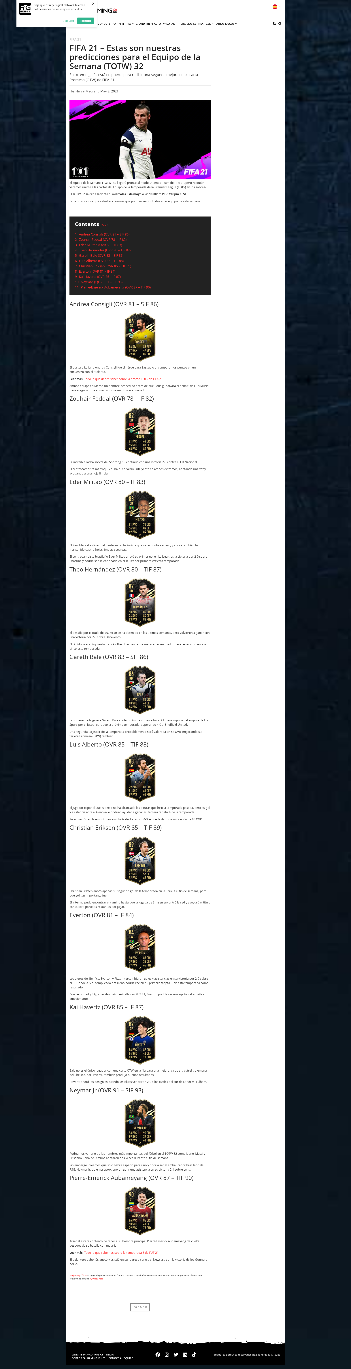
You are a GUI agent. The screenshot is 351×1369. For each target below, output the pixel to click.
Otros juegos (225, 23)
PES (129, 23)
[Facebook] (158, 1355)
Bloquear (68, 20)
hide (104, 225)
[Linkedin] (185, 1355)
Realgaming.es (261, 1354)
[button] (280, 24)
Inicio (110, 1354)
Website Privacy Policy (87, 1354)
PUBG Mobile (187, 23)
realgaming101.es (78, 1275)
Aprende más (96, 1278)
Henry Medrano (87, 91)
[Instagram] (167, 1355)
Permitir (85, 20)
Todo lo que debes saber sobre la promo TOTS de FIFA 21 (123, 379)
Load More (140, 1307)
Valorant (170, 23)
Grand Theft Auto (148, 23)
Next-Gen (204, 23)
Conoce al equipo (120, 1358)
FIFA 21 (75, 39)
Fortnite (118, 23)
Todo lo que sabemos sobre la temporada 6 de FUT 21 (121, 1253)
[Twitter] (176, 1355)
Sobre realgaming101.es (88, 1358)
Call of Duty (101, 23)
